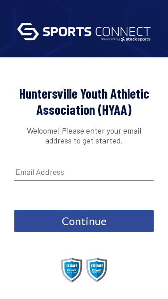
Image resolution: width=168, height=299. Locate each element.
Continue (84, 220)
